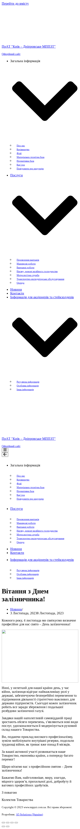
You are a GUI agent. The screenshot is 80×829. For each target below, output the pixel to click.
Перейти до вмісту (15, 3)
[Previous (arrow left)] (3, 826)
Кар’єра (21, 164)
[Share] (7, 822)
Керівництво (23, 149)
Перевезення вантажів (28, 260)
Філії (19, 153)
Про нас (21, 145)
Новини (16, 289)
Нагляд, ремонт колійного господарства (37, 271)
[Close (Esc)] (3, 822)
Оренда (20, 283)
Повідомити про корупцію (30, 168)
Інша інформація (25, 389)
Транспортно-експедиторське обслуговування (40, 279)
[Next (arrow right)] (7, 826)
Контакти (17, 293)
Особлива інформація (28, 385)
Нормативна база (25, 161)
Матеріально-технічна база (30, 157)
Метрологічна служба (28, 275)
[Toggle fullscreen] (12, 822)
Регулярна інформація (28, 381)
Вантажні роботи (25, 267)
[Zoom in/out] (16, 822)
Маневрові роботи (26, 263)
